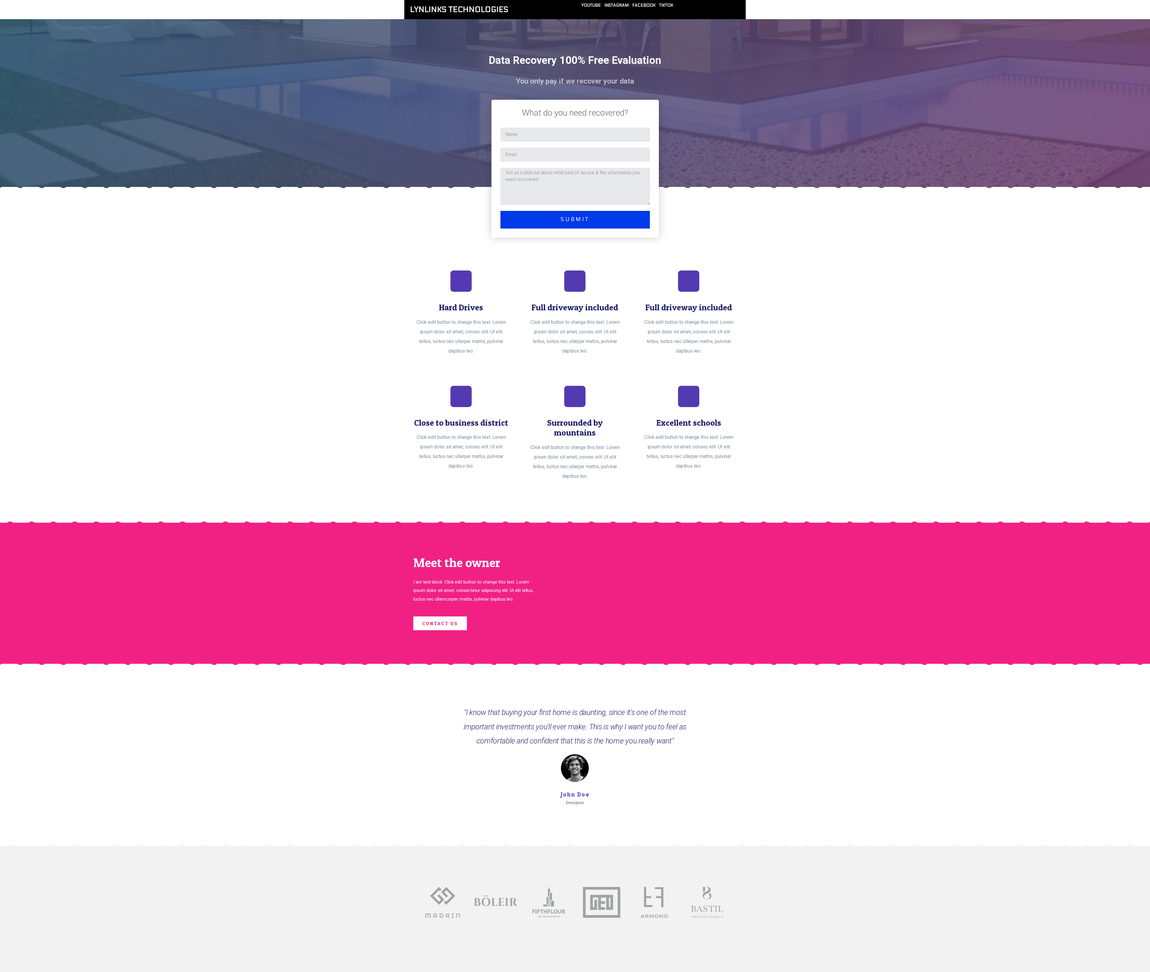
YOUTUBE (591, 5)
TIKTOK (666, 5)
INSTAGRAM (616, 5)
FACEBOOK (644, 5)
